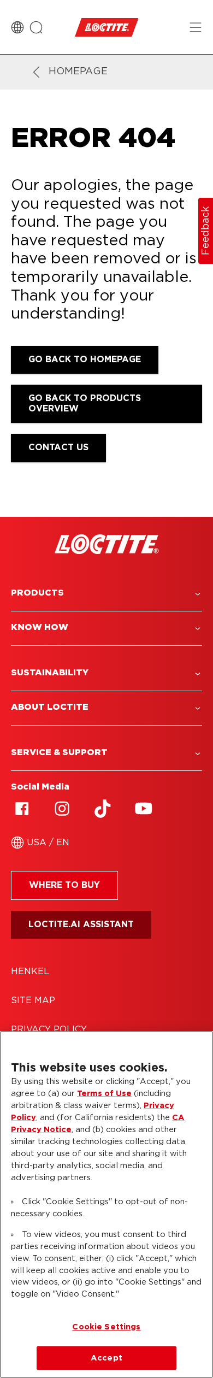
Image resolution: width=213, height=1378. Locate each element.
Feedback (206, 231)
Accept (106, 1358)
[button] (106, 593)
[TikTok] (103, 809)
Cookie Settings (106, 1327)
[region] (106, 1204)
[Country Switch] (17, 27)
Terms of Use (104, 1094)
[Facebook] (22, 809)
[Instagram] (62, 809)
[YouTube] (143, 809)
